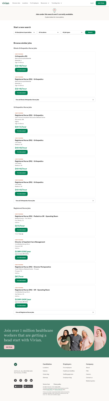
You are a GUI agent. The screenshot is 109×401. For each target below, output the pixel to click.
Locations (25, 3)
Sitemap (45, 377)
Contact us (89, 377)
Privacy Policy (49, 389)
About (88, 367)
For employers (67, 367)
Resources (44, 3)
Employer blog (67, 377)
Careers (88, 374)
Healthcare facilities (69, 371)
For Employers (34, 3)
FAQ (87, 371)
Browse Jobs (16, 3)
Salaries (45, 371)
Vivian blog (46, 374)
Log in (92, 3)
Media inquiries (90, 381)
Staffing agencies (68, 374)
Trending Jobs (56, 3)
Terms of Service (58, 389)
